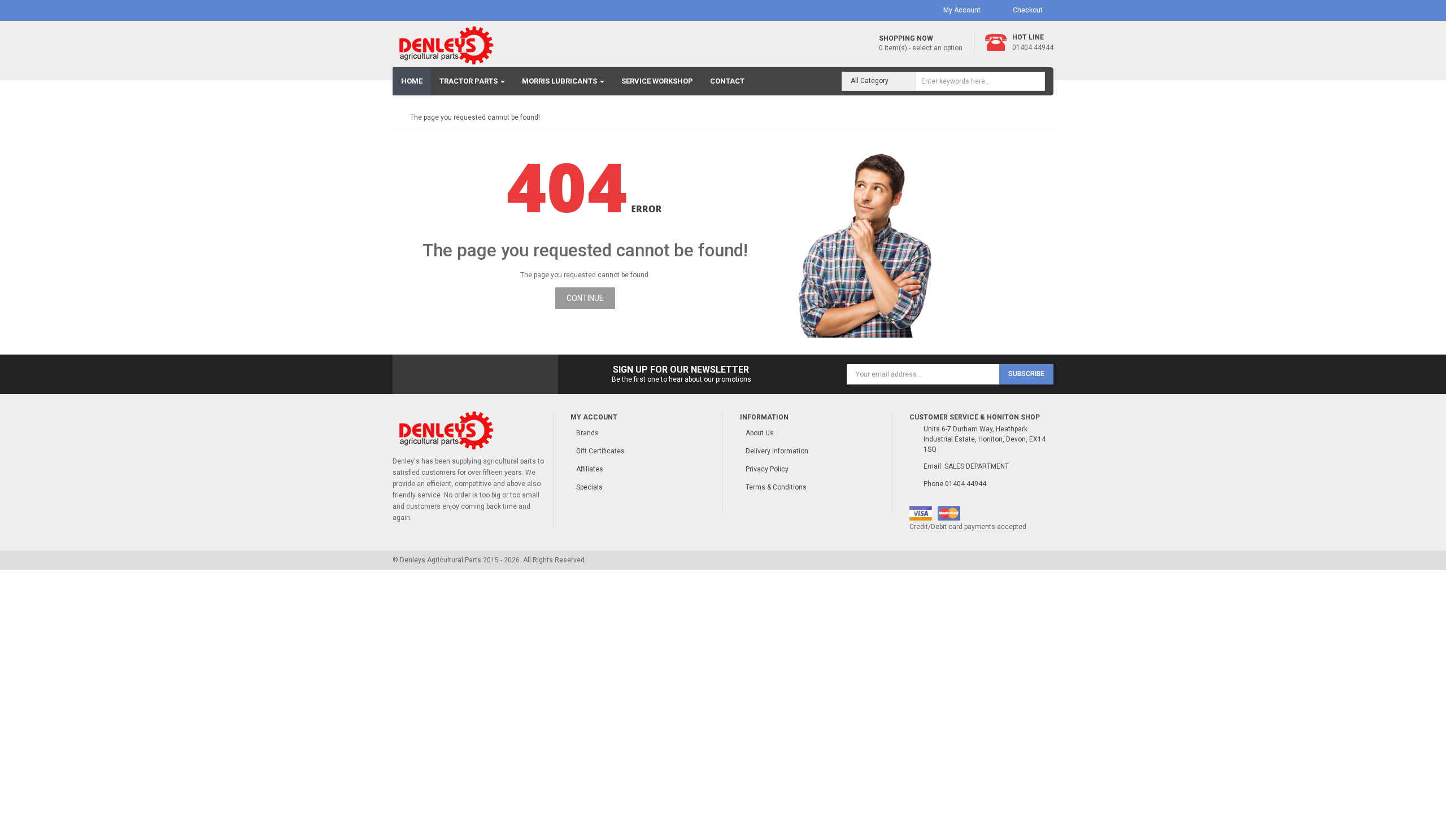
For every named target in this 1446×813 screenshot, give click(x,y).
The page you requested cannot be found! (475, 117)
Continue (585, 298)
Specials (589, 487)
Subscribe (1026, 374)
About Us (760, 433)
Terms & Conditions (776, 487)
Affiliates (589, 469)
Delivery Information (777, 451)
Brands (587, 433)
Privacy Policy (767, 469)
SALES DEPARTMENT (976, 466)
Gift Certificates (600, 451)
